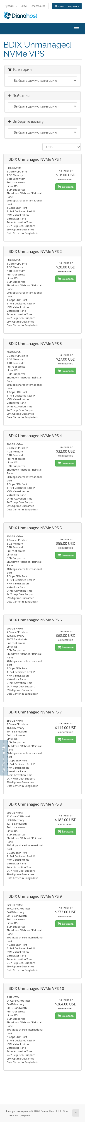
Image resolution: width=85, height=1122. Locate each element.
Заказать (67, 187)
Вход (24, 5)
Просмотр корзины (67, 6)
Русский (10, 5)
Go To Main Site (4, 758)
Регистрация (37, 5)
